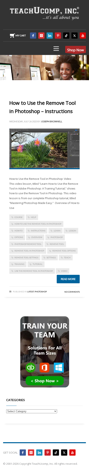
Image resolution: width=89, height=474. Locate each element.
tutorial (37, 264)
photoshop (57, 237)
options (18, 237)
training (19, 264)
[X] (74, 35)
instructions (38, 230)
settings (51, 257)
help (33, 217)
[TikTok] (66, 35)
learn (57, 230)
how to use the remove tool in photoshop (37, 224)
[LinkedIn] (50, 35)
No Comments (72, 292)
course (18, 217)
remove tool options (64, 250)
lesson (72, 230)
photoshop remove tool (27, 244)
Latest (30, 291)
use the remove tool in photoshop (33, 271)
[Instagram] (41, 35)
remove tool (57, 244)
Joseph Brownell (51, 121)
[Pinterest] (58, 35)
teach (67, 257)
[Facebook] (33, 35)
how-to (18, 230)
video (64, 271)
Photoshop (41, 291)
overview (36, 237)
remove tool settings (26, 257)
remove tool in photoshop (29, 250)
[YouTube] (83, 35)
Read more (68, 279)
